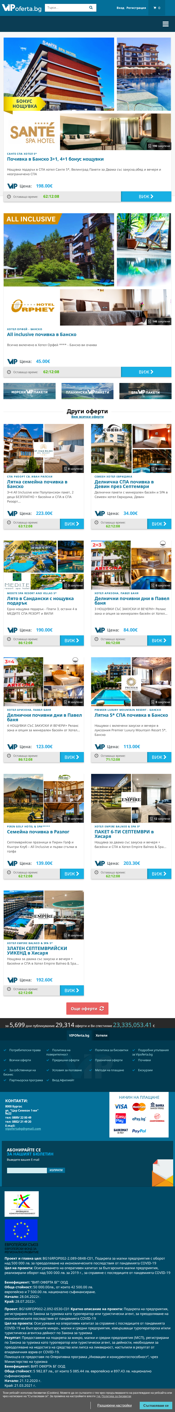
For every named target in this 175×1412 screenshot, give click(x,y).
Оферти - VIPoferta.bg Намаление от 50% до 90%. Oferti (21, 8)
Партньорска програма (26, 1080)
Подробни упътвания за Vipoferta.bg (150, 1052)
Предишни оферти (65, 1060)
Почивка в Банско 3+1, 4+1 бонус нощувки (55, 159)
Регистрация (136, 7)
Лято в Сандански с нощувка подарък (40, 600)
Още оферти (84, 1008)
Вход (120, 7)
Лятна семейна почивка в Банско (37, 484)
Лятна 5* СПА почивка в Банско (131, 715)
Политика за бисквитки (111, 1050)
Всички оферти (20, 1060)
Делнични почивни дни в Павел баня (132, 600)
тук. (98, 1396)
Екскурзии (145, 1070)
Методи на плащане (109, 1070)
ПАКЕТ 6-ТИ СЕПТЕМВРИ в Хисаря (124, 834)
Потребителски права (25, 1050)
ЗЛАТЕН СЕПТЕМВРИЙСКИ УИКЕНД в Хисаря (37, 950)
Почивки (144, 1060)
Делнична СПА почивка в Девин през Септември (124, 484)
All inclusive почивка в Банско (41, 334)
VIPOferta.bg (79, 1035)
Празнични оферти (108, 1060)
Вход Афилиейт (62, 1080)
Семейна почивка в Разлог (38, 832)
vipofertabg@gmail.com (23, 1129)
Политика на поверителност (58, 1052)
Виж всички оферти (87, 416)
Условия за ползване (66, 1070)
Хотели (101, 1035)
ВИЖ (144, 196)
